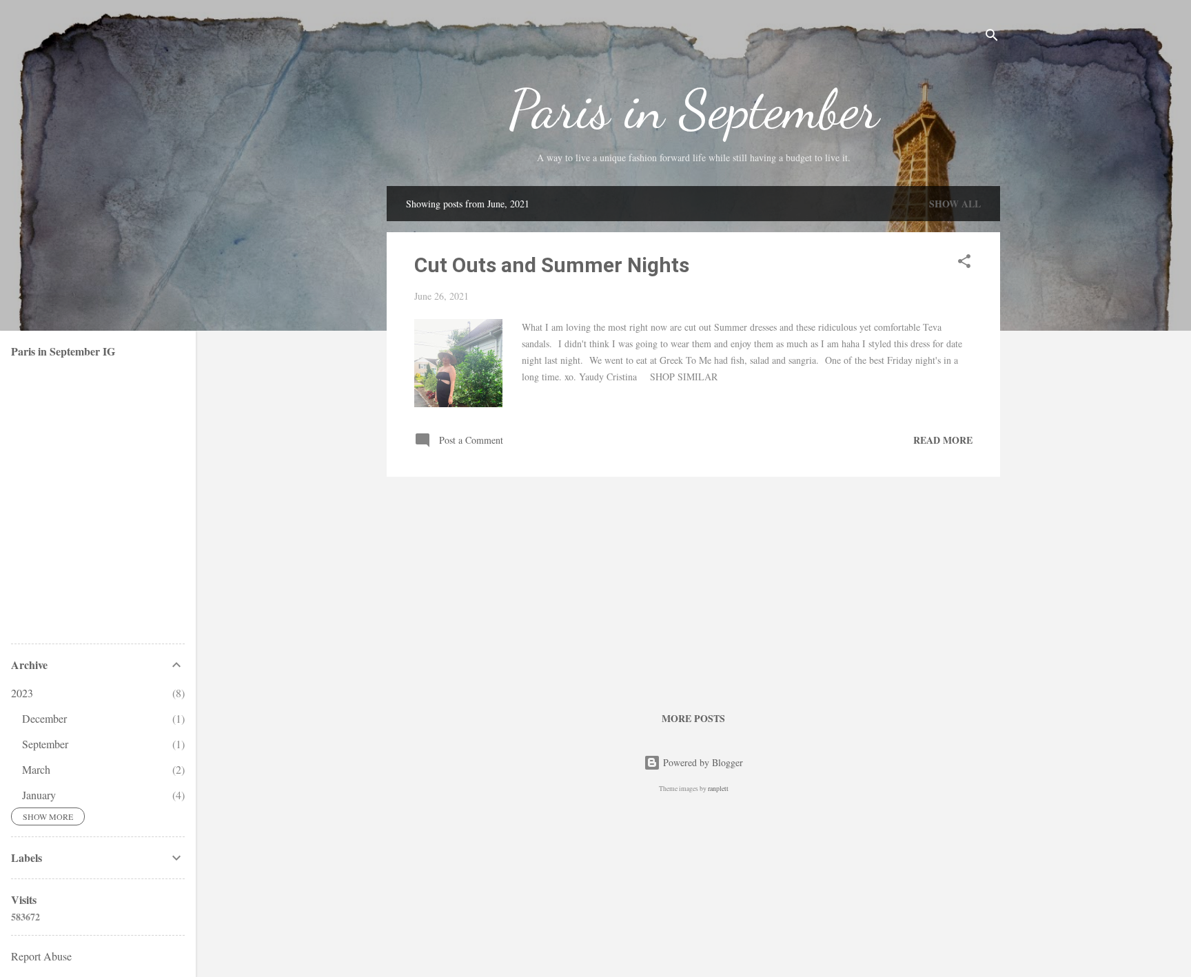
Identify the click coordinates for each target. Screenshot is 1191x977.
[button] (964, 263)
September (45, 744)
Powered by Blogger (701, 762)
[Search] (992, 38)
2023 (22, 693)
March (36, 769)
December (44, 718)
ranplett (718, 788)
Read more (943, 440)
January (39, 795)
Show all (955, 203)
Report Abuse (41, 956)
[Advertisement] (693, 584)
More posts (693, 718)
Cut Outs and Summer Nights (551, 265)
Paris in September (694, 109)
